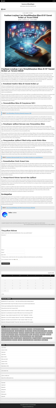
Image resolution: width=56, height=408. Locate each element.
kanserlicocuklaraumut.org (7, 377)
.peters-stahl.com (5, 375)
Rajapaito (3, 387)
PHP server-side (18, 338)
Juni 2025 (3, 354)
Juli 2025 (3, 352)
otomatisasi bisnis (14, 336)
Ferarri (3, 334)
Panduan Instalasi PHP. (25, 336)
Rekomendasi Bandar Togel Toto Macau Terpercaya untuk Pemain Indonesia (18, 303)
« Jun (2, 294)
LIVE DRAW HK (4, 370)
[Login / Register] (53, 1)
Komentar (3, 235)
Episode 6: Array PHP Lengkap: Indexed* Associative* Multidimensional (17, 317)
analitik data (23, 329)
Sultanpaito (3, 394)
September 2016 (5, 365)
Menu (4, 1)
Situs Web (3, 254)
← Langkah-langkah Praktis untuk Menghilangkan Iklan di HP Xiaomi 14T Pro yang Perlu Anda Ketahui (23, 223)
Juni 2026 (3, 347)
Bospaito (3, 391)
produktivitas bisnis (6, 340)
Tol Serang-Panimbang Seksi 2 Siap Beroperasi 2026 (12, 306)
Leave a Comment (34, 19)
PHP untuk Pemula (27, 338)
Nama (3, 249)
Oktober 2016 (4, 363)
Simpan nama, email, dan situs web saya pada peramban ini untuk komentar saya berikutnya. (22, 256)
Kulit (30, 334)
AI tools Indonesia (6, 329)
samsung (15, 340)
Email (3, 252)
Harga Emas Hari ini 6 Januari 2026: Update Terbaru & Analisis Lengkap (17, 310)
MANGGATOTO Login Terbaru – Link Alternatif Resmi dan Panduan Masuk (17, 301)
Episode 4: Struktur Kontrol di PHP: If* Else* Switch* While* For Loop (16, 319)
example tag (49, 332)
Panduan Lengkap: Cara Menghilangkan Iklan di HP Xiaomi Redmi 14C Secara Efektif (28, 16)
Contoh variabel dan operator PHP (10, 332)
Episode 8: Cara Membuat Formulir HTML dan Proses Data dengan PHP (17, 312)
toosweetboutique (28, 4)
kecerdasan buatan (23, 334)
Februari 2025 (4, 359)
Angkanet (3, 384)
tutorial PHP (37, 340)
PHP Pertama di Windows (7, 338)
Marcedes (48, 334)
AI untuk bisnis (14, 329)
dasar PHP (21, 332)
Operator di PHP (5, 336)
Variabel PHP (45, 340)
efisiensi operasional (40, 332)
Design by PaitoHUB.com (28, 406)
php (33, 336)
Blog (24, 13)
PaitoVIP (3, 396)
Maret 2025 (4, 356)
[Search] (54, 1)
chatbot (50, 330)
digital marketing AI (29, 332)
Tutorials (31, 13)
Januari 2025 (4, 361)
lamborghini (36, 334)
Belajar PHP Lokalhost (38, 329)
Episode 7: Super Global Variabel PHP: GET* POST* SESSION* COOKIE (16, 315)
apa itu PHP (29, 329)
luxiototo (42, 334)
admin (20, 19)
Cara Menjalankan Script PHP (40, 330)
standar (20, 340)
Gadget (27, 13)
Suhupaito (3, 389)
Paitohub (3, 382)
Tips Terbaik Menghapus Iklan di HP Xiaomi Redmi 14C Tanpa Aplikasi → (39, 224)
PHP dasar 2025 (38, 336)
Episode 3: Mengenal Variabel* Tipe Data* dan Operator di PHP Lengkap (17, 322)
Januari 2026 (4, 349)
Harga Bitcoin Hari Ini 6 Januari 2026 (9, 308)
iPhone (16, 334)
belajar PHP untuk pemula (8, 330)
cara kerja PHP (28, 330)
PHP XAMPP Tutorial (47, 338)
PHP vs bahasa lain (37, 338)
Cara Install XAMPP (19, 330)
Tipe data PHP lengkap (28, 340)
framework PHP (10, 334)
